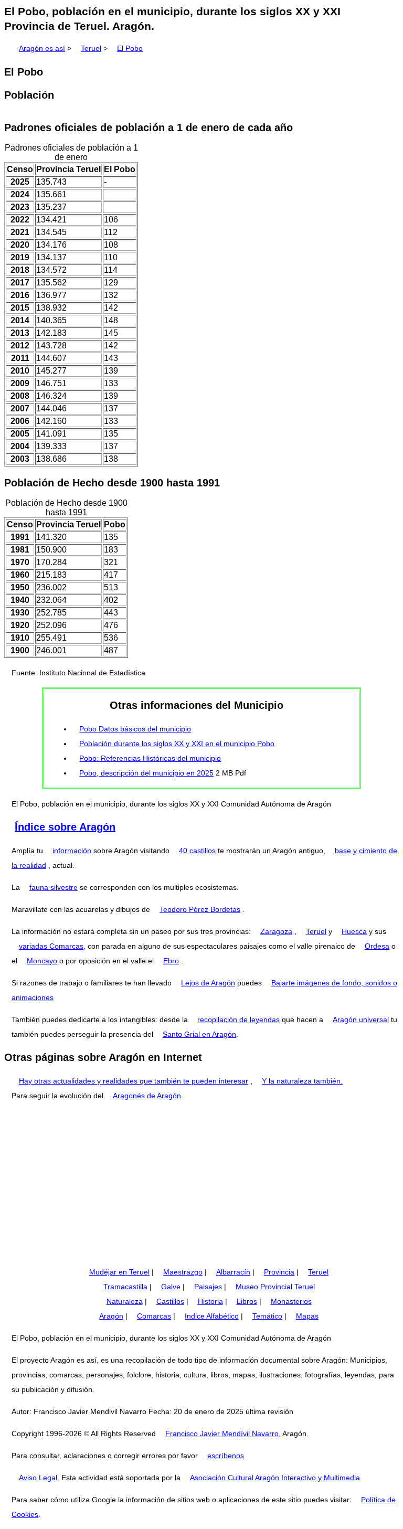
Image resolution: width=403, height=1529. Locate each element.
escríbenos (225, 1455)
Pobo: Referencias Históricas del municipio (150, 758)
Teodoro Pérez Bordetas (200, 909)
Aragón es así (42, 48)
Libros (247, 1301)
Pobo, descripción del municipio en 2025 (146, 773)
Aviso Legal (38, 1477)
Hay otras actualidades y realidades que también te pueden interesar (133, 1081)
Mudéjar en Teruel (119, 1272)
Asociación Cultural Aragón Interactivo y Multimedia (275, 1477)
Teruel (91, 48)
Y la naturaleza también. (302, 1081)
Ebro (171, 961)
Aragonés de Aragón (147, 1095)
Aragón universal (361, 1019)
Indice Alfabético (212, 1316)
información (71, 850)
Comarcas (154, 1316)
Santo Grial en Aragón (199, 1034)
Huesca (354, 931)
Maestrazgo (183, 1272)
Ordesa (377, 946)
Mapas (307, 1316)
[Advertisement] (201, 1183)
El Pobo (130, 48)
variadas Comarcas (51, 946)
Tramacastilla (125, 1286)
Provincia (279, 1272)
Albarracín (233, 1272)
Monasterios (291, 1301)
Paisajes (208, 1286)
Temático (267, 1316)
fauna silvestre (53, 887)
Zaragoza (276, 931)
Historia (210, 1301)
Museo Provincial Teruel (275, 1286)
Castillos (170, 1301)
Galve (171, 1286)
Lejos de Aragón (208, 983)
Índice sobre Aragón (65, 827)
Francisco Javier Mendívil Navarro (222, 1433)
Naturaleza (125, 1301)
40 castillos (197, 850)
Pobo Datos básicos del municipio (135, 729)
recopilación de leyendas (238, 1019)
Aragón (111, 1316)
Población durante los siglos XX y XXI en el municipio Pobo (176, 743)
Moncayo (42, 961)
